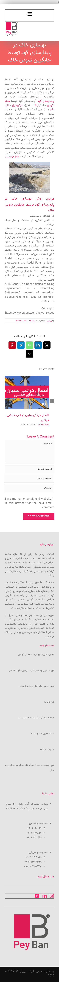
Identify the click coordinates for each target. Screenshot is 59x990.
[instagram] (52, 895)
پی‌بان (49, 320)
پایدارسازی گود (46, 101)
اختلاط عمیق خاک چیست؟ (42, 733)
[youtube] (37, 895)
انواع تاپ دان (48, 702)
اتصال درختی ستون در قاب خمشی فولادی (36, 654)
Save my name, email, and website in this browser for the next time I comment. (29, 503)
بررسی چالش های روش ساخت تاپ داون (36, 686)
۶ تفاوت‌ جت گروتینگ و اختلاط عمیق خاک (36, 718)
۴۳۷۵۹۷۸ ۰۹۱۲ (33, 866)
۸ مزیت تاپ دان (47, 749)
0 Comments (21, 320)
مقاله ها (32, 320)
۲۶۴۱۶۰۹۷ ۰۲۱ (34, 828)
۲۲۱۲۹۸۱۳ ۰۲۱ (34, 833)
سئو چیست (12, 156)
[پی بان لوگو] (12, 23)
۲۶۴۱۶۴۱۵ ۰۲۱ (34, 837)
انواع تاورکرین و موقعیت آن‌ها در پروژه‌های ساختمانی (31, 670)
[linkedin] (44, 895)
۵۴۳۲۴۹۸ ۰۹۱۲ (33, 862)
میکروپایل (17, 105)
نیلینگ (37, 105)
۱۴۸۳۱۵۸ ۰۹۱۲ (34, 857)
